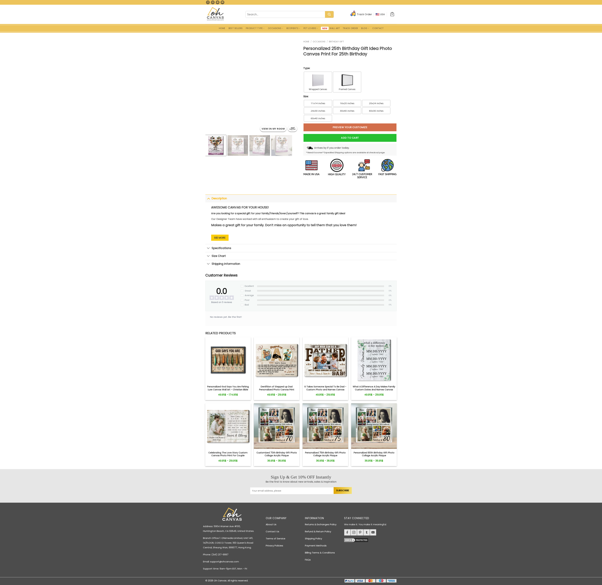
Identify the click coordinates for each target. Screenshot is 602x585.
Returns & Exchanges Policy (320, 524)
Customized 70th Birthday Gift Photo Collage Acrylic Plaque (276, 454)
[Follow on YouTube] (222, 2)
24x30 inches (318, 110)
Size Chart (219, 256)
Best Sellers (236, 28)
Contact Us (272, 531)
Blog (364, 28)
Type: (306, 68)
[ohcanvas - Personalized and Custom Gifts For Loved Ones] (215, 14)
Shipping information (226, 264)
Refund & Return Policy (318, 531)
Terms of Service (275, 538)
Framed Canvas (347, 89)
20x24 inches (376, 103)
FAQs (308, 559)
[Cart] (392, 14)
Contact (378, 28)
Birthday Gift (336, 41)
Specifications (221, 248)
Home (222, 28)
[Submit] (329, 14)
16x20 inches (347, 103)
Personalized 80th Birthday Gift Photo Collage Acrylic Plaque (374, 454)
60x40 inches (318, 118)
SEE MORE (219, 237)
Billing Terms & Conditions (320, 552)
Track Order (350, 28)
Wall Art (334, 28)
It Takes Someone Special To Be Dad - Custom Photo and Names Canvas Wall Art (325, 389)
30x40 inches (347, 110)
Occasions (274, 28)
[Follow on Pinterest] (217, 2)
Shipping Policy (313, 538)
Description (219, 198)
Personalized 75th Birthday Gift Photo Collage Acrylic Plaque (325, 454)
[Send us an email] (213, 2)
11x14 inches (318, 103)
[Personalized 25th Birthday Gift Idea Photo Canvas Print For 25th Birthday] (228, 360)
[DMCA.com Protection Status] (371, 540)
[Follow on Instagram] (208, 2)
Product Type (254, 28)
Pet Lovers (310, 28)
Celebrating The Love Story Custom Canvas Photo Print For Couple (228, 454)
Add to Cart (350, 138)
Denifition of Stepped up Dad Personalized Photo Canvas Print (276, 388)
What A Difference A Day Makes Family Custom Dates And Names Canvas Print (374, 389)
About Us (271, 524)
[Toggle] (208, 198)
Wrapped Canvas (318, 89)
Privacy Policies (274, 545)
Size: (306, 96)
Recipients (292, 28)
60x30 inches (376, 110)
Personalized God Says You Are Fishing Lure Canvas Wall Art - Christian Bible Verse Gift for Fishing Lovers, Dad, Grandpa (228, 391)
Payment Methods (316, 545)
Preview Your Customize (350, 127)
